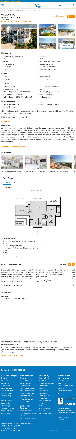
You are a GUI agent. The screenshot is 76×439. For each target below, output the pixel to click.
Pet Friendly (43, 391)
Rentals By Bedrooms (28, 418)
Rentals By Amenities (44, 376)
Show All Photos (66, 46)
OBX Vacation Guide (65, 386)
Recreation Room (45, 413)
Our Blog (61, 388)
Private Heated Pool (46, 383)
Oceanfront (43, 386)
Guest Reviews (6, 388)
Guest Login (5, 403)
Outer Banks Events (65, 391)
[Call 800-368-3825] (16, 5)
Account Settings (7, 408)
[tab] (7, 182)
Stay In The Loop (7, 391)
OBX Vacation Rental (26, 376)
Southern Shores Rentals (26, 396)
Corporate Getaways (28, 413)
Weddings (23, 416)
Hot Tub (42, 403)
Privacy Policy (6, 396)
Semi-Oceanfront (45, 396)
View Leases (5, 413)
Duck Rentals (25, 386)
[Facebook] (14, 370)
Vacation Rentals (12, 11)
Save (53, 16)
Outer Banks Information (64, 376)
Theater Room (44, 408)
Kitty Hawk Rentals (27, 391)
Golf (40, 406)
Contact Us (5, 383)
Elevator (42, 388)
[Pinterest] (19, 370)
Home (3, 11)
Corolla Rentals (25, 383)
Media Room (43, 411)
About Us (4, 380)
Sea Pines (28, 11)
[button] (60, 5)
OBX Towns (62, 383)
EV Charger (43, 393)
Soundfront (43, 398)
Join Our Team (6, 393)
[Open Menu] (2, 5)
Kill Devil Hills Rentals (27, 388)
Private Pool (43, 380)
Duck (21, 11)
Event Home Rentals (26, 407)
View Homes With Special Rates (11, 1)
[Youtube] (24, 370)
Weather (61, 393)
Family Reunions (26, 411)
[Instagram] (21, 370)
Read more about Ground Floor (14, 257)
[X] (16, 370)
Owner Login (5, 406)
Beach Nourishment (65, 380)
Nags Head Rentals (27, 393)
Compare (61, 16)
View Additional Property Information (15, 147)
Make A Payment (7, 411)
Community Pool (45, 401)
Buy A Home (5, 386)
